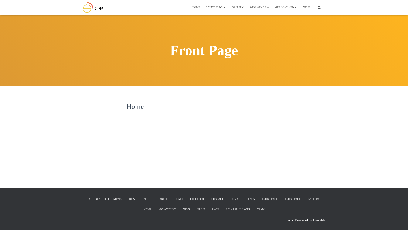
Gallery (238, 7)
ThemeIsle (319, 220)
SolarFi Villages (238, 209)
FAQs (251, 199)
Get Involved (285, 7)
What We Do (214, 7)
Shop (215, 209)
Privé (201, 209)
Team (261, 209)
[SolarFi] (93, 7)
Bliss (132, 199)
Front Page (270, 199)
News (306, 7)
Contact (217, 199)
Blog (146, 199)
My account (167, 209)
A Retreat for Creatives (105, 199)
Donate (236, 199)
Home (196, 7)
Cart (179, 199)
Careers (163, 199)
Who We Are (258, 7)
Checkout (197, 199)
